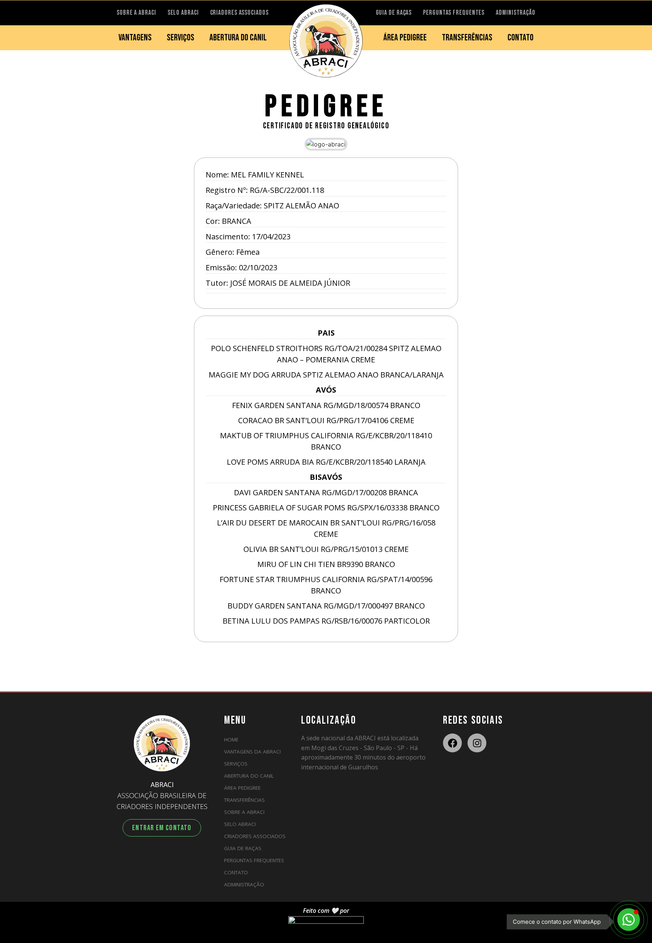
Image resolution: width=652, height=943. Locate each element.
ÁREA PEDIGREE (405, 37)
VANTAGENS (135, 37)
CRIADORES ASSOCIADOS (239, 13)
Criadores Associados (255, 836)
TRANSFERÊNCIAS (467, 37)
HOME (231, 739)
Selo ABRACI (240, 824)
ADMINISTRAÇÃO (515, 13)
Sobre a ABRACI (244, 812)
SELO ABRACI (183, 13)
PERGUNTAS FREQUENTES (453, 13)
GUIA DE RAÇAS (394, 13)
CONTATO (520, 37)
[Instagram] (476, 742)
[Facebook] (452, 742)
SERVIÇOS (180, 37)
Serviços (236, 763)
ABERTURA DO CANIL (238, 37)
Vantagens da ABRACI (252, 751)
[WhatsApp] (628, 919)
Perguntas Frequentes (254, 860)
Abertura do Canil (249, 775)
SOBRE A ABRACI (136, 13)
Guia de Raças (242, 848)
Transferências (244, 800)
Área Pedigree (242, 787)
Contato (236, 872)
